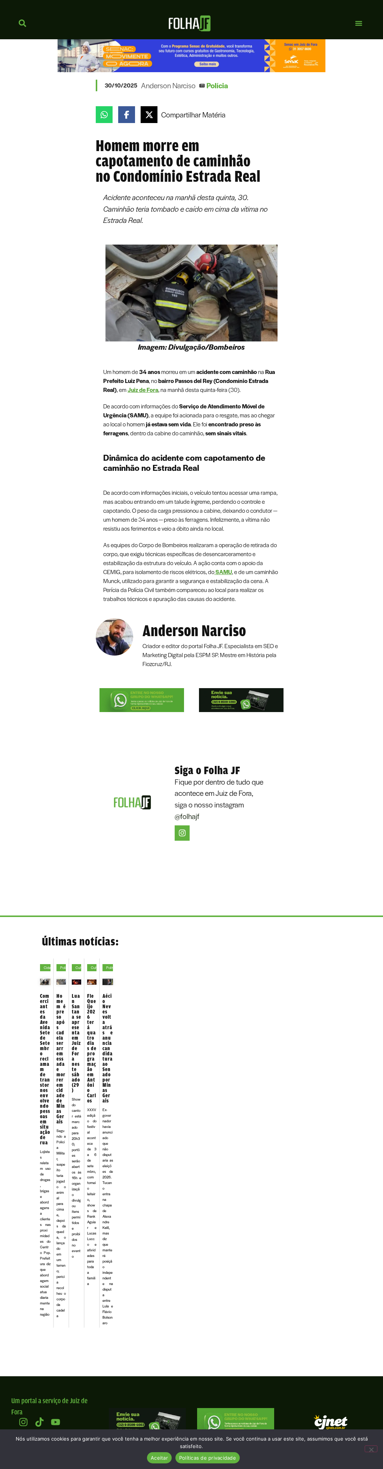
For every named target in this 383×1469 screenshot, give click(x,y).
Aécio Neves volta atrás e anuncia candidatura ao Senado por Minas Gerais (107, 1048)
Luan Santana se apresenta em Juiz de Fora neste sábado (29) (76, 1043)
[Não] (371, 1448)
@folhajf (187, 816)
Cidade (49, 967)
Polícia (217, 85)
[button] (358, 23)
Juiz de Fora (143, 390)
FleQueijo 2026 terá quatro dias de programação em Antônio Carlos (91, 1048)
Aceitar (159, 1458)
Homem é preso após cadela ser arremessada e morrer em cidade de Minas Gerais (61, 1059)
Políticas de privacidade (207, 1458)
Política (111, 967)
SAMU (223, 572)
